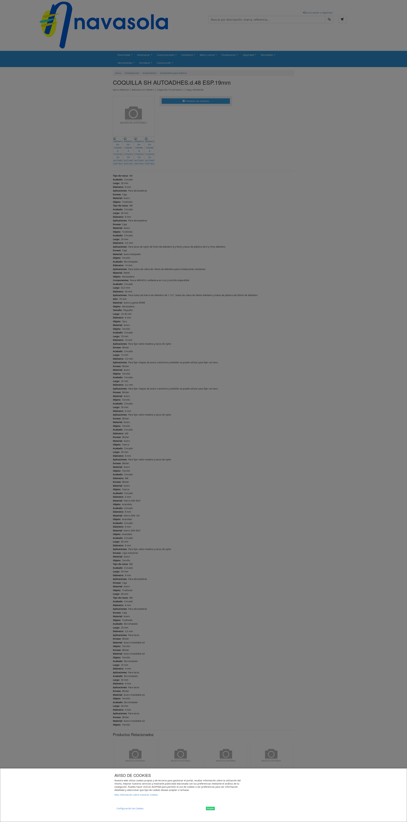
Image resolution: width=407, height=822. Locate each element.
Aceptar (210, 808)
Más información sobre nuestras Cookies (136, 794)
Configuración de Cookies (130, 808)
